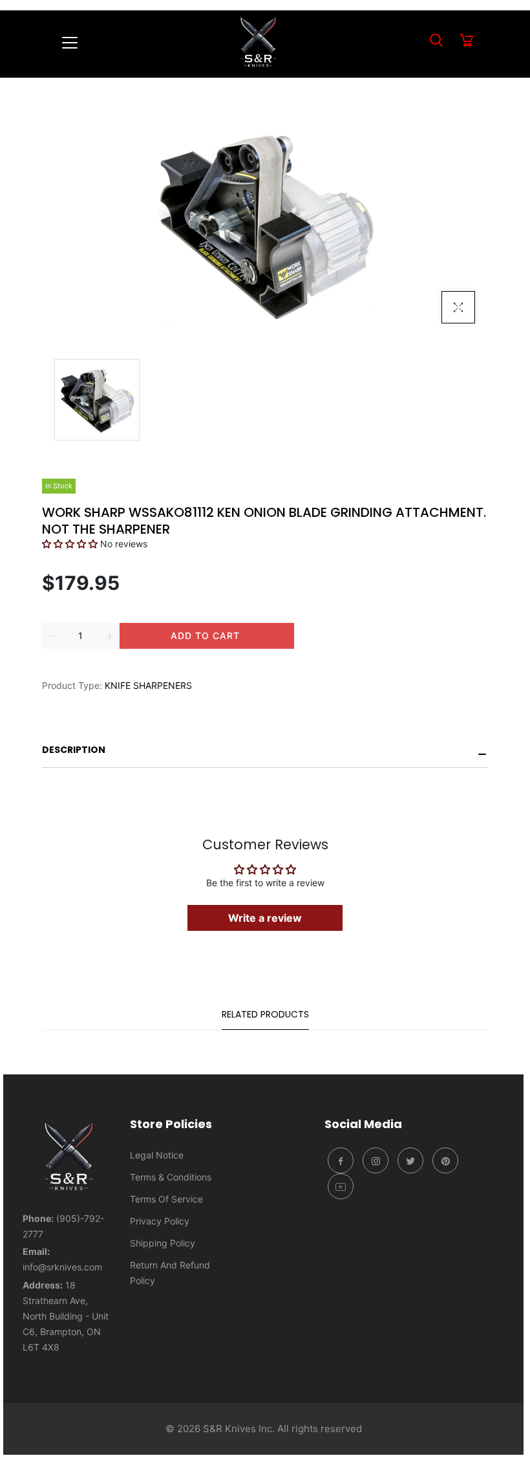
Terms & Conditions (170, 1176)
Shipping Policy (162, 1242)
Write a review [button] (265, 917)
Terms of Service (166, 1198)
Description (73, 749)
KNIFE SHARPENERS (148, 685)
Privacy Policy (159, 1220)
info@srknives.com (62, 1266)
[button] (71, 543)
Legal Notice (157, 1154)
